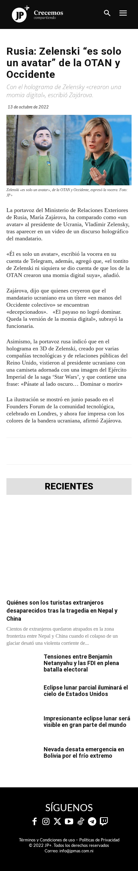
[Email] (106, 451)
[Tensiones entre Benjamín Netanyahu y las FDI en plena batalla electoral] (22, 664)
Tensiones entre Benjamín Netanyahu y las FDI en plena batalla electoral (81, 663)
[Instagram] (46, 822)
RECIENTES (69, 486)
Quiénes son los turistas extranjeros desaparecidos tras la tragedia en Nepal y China (61, 610)
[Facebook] (33, 451)
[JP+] (37, 14)
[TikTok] (80, 822)
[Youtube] (69, 822)
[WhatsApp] (77, 451)
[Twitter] (57, 822)
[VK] (92, 451)
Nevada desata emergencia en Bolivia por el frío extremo (84, 752)
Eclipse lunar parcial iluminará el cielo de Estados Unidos (86, 690)
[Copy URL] (121, 451)
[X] (47, 451)
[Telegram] (62, 451)
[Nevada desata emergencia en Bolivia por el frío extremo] (22, 757)
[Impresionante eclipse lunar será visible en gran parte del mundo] (22, 726)
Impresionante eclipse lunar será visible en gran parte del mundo (87, 721)
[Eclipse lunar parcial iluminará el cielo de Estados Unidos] (22, 695)
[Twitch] (103, 822)
